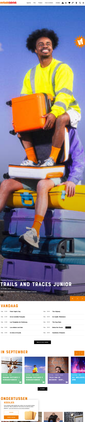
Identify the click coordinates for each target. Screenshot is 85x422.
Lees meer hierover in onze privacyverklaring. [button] (19, 408)
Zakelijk (58, 2)
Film (34, 2)
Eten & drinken (49, 2)
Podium (40, 2)
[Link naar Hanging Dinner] (42, 153)
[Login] (63, 3)
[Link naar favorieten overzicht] (69, 3)
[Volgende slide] (82, 298)
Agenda (29, 2)
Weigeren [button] (11, 412)
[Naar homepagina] (8, 3)
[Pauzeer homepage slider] (72, 298)
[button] (73, 3)
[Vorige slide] (77, 298)
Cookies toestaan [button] (11, 417)
